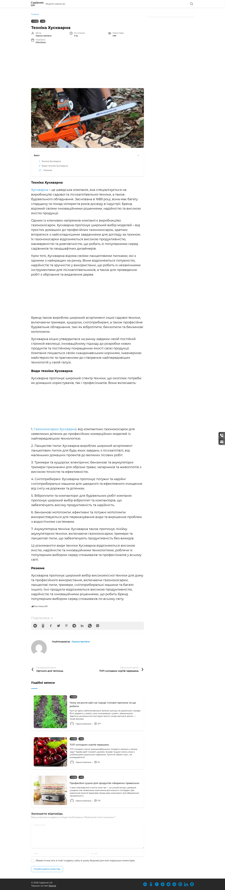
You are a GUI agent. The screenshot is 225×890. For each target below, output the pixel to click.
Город (34, 21)
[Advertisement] (87, 65)
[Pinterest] (66, 626)
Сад (42, 21)
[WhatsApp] (90, 626)
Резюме (47, 170)
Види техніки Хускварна (55, 166)
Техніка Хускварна (51, 161)
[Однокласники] (43, 626)
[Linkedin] (82, 626)
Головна (35, 14)
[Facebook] (51, 626)
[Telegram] (74, 626)
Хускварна (39, 190)
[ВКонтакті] (35, 626)
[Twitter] (59, 626)
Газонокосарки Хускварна (55, 429)
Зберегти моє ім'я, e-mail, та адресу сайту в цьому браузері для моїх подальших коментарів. (85, 860)
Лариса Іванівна (80, 641)
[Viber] (98, 626)
